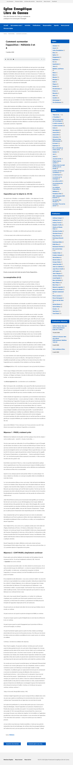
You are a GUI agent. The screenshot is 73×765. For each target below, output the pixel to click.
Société (55, 97)
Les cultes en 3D (57, 181)
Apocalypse (56, 130)
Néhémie (11, 734)
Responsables (47, 25)
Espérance (55, 145)
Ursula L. (55, 309)
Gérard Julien (56, 259)
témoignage (56, 100)
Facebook (54, 1)
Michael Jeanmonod (58, 291)
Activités (27, 25)
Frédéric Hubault (57, 255)
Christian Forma (57, 233)
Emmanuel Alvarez (58, 246)
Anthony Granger (57, 218)
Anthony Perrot (57, 220)
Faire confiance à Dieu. (59, 349)
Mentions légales (8, 759)
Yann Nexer (56, 311)
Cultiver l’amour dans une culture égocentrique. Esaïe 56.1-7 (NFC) (60, 327)
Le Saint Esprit (57, 174)
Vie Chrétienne (57, 102)
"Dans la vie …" (57, 114)
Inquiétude (56, 64)
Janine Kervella (57, 264)
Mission (55, 77)
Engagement (56, 57)
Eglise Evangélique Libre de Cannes (17, 10)
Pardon (55, 86)
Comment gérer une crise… (36, 743)
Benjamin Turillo (57, 225)
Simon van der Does (58, 300)
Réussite (55, 93)
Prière (54, 91)
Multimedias (11, 33)
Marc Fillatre (56, 282)
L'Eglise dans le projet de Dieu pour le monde (59, 166)
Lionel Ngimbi (56, 278)
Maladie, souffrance (58, 68)
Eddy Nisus (56, 244)
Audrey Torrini (57, 222)
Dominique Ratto (57, 242)
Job (54, 154)
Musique (55, 79)
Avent (54, 48)
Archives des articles (29, 1)
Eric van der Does (57, 249)
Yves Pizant (56, 313)
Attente (55, 45)
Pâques (55, 84)
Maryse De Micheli (58, 289)
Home (5, 33)
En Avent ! (55, 143)
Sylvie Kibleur (56, 306)
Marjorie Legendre (58, 287)
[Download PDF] (64, 332)
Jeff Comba (56, 271)
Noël (54, 81)
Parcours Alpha (19, 1)
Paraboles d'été (57, 193)
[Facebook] (68, 31)
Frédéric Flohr (56, 253)
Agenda (56, 25)
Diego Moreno (56, 235)
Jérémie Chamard (57, 275)
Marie (54, 72)
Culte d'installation (58, 50)
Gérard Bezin (56, 257)
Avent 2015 (56, 134)
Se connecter (10, 1)
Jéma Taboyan (57, 273)
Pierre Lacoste (57, 295)
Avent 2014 (56, 132)
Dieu (54, 52)
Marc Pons (55, 285)
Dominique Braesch (58, 238)
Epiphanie (55, 59)
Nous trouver (47, 1)
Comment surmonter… (22, 33)
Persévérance (56, 88)
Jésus (54, 66)
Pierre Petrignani (57, 298)
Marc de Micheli (57, 280)
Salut (54, 95)
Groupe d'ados (57, 262)
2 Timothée (56, 117)
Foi (53, 61)
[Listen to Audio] (61, 332)
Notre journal (65, 25)
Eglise (54, 55)
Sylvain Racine (57, 304)
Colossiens (56, 137)
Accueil (6, 25)
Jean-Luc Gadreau (58, 266)
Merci (54, 75)
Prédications (36, 25)
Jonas (54, 156)
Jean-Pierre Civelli (58, 269)
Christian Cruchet (57, 231)
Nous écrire (39, 1)
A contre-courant (57, 123)
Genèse (55, 152)
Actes (54, 128)
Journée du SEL (57, 158)
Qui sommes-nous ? (16, 25)
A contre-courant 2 (58, 125)
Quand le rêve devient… (13, 743)
